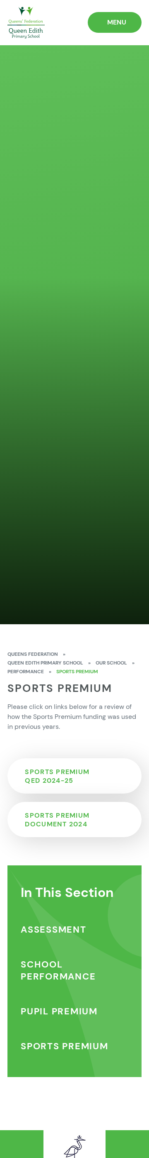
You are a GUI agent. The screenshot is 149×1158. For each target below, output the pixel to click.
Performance (25, 671)
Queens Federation (32, 654)
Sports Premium (77, 671)
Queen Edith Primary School (45, 663)
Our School (111, 663)
